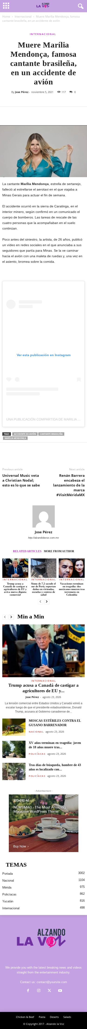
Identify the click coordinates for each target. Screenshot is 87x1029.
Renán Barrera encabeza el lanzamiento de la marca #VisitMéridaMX (69, 485)
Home (6, 16)
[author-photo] (43, 516)
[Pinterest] (28, 113)
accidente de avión (25, 433)
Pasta (42, 1017)
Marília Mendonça (15, 438)
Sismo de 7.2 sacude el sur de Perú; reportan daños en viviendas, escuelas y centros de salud (43, 589)
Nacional (36, 731)
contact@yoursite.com (52, 982)
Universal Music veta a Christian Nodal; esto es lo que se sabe (21, 480)
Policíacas (37, 753)
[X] (17, 113)
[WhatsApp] (39, 113)
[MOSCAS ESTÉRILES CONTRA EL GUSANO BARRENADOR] (14, 727)
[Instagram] (38, 991)
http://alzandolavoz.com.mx (43, 537)
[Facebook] (7, 113)
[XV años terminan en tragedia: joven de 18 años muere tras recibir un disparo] (14, 749)
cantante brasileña (51, 433)
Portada (7, 873)
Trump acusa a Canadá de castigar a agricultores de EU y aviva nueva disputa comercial (15, 589)
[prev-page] (40, 602)
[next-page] (46, 602)
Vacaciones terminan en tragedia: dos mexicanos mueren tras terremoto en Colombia (72, 589)
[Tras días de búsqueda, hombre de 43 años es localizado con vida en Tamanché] (14, 771)
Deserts (54, 1017)
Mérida (6, 887)
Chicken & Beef (25, 1017)
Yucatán (7, 901)
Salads (67, 1017)
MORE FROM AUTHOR (59, 551)
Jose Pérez (21, 92)
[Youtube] (59, 991)
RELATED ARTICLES (27, 551)
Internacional (23, 16)
